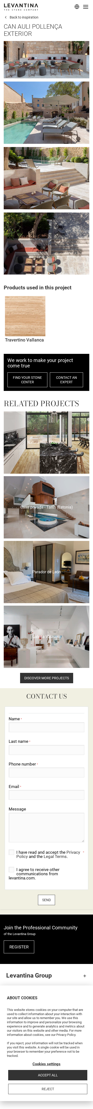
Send (46, 900)
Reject (48, 1089)
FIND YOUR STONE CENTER (27, 380)
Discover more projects (46, 678)
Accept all (48, 1075)
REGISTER (19, 946)
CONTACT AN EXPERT (66, 380)
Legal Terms (55, 856)
